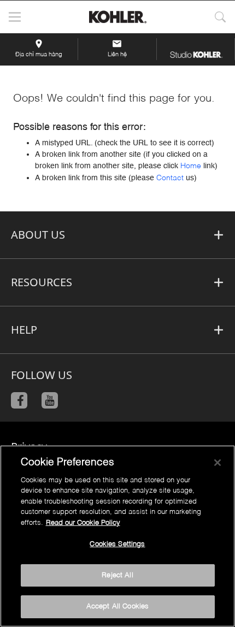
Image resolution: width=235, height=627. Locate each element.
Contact (170, 178)
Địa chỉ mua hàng (38, 55)
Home (190, 166)
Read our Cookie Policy (83, 523)
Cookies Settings (117, 544)
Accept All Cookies (117, 606)
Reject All (117, 575)
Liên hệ (117, 55)
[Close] (217, 463)
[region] (117, 536)
